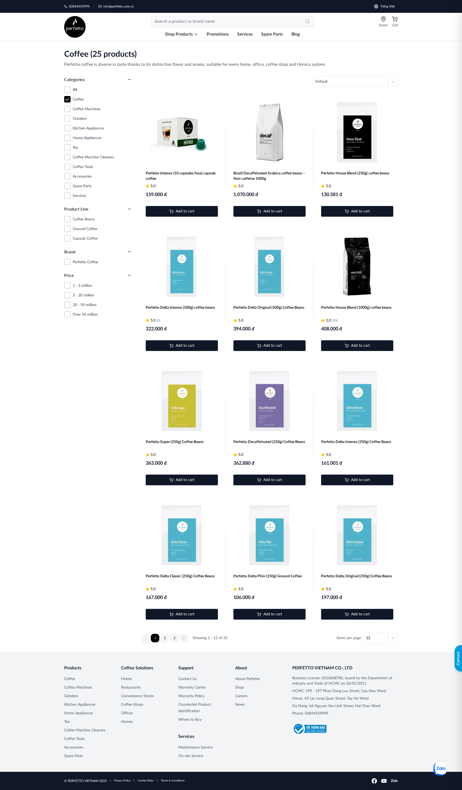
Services (245, 34)
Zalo (394, 781)
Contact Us (187, 679)
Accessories (73, 747)
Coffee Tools (74, 739)
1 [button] (155, 638)
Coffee (69, 679)
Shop (239, 687)
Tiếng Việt (387, 6)
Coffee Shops (132, 705)
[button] (184, 638)
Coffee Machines (78, 687)
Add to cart (185, 211)
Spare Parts (272, 34)
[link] (75, 27)
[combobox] (315, 81)
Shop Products (179, 34)
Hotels (126, 679)
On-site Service (190, 756)
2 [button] (165, 638)
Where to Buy (190, 720)
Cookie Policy (146, 780)
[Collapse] (129, 79)
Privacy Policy (122, 780)
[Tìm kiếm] (307, 21)
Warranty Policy (191, 696)
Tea (67, 722)
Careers (241, 696)
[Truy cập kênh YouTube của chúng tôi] (384, 781)
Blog (295, 34)
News (240, 705)
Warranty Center (192, 687)
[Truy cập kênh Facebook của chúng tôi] (374, 781)
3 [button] (174, 638)
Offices (127, 713)
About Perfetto (247, 679)
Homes (127, 722)
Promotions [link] (218, 34)
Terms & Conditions (172, 780)
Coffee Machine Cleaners (84, 730)
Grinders (71, 696)
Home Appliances (78, 713)
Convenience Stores (137, 696)
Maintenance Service (195, 747)
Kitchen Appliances (79, 705)
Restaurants (131, 687)
